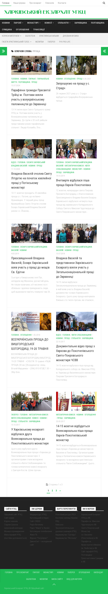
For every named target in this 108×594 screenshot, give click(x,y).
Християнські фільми (49, 36)
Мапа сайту (57, 579)
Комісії (48, 23)
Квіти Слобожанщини (81, 335)
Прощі (34, 82)
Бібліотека (30, 36)
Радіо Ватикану (36, 524)
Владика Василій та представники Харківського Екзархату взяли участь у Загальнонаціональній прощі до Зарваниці (75, 267)
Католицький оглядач (39, 518)
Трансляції (39, 29)
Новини (6, 23)
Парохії (17, 23)
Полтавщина (97, 23)
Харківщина (81, 23)
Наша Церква (19, 3)
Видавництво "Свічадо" (66, 534)
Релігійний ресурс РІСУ (66, 514)
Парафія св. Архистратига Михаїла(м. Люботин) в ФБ (91, 544)
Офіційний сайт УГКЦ (13, 514)
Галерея (51, 42)
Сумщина (7, 29)
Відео (13, 162)
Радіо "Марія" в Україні (40, 528)
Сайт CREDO (35, 521)
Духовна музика (71, 36)
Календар (98, 572)
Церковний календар (13, 528)
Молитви (39, 42)
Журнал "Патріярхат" (39, 538)
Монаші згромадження (14, 531)
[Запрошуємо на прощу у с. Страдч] (76, 65)
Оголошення (22, 29)
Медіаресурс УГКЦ (38, 514)
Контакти (62, 3)
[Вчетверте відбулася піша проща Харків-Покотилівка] (76, 148)
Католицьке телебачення (41, 531)
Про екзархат (35, 3)
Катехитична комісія (74, 166)
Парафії (32, 79)
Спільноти (63, 23)
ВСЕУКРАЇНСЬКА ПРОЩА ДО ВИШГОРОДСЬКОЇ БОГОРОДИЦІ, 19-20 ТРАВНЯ (29, 344)
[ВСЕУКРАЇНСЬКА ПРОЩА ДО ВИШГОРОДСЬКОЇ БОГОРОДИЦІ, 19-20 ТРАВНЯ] (31, 321)
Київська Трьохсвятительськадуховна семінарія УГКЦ (66, 528)
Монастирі (33, 23)
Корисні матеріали (10, 36)
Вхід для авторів (74, 579)
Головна (5, 3)
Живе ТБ (33, 534)
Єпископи (49, 3)
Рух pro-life (64, 42)
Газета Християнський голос (15, 42)
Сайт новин (9, 518)
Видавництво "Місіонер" (66, 538)
